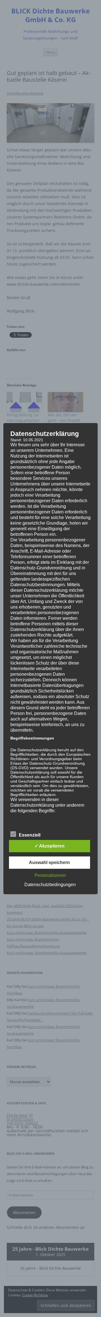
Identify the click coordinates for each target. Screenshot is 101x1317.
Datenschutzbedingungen (50, 884)
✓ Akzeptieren (50, 846)
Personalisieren (50, 875)
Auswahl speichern (49, 862)
